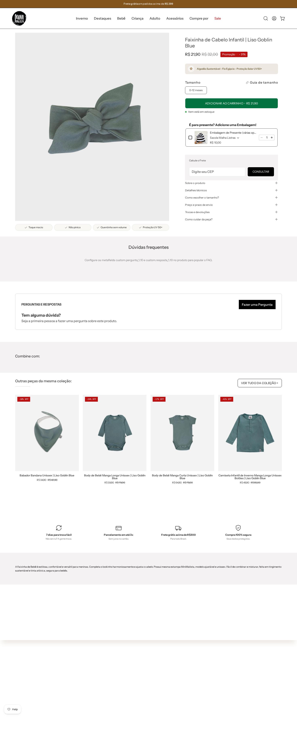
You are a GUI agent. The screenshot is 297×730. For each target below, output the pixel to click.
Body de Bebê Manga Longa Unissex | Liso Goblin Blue (114, 477)
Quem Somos (148, 660)
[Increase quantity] (272, 137)
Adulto (88, 685)
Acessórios (91, 691)
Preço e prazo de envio (199, 204)
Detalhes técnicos (196, 190)
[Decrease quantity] (262, 137)
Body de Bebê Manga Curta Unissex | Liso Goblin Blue (182, 477)
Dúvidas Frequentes (152, 654)
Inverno (89, 661)
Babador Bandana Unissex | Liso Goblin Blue (47, 475)
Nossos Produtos (150, 666)
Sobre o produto (195, 183)
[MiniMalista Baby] (19, 18)
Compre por (92, 697)
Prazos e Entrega (150, 672)
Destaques (91, 667)
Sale (87, 703)
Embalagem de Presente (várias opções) (233, 132)
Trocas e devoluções (197, 212)
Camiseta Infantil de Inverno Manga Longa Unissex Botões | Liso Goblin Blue (250, 477)
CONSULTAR (261, 171)
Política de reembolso (153, 690)
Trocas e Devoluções (152, 678)
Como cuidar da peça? (198, 219)
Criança (89, 679)
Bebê (87, 673)
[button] (102, 18)
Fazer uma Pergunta (257, 305)
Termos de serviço (151, 684)
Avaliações (146, 696)
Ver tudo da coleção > (259, 383)
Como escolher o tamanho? (202, 197)
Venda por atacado (151, 702)
